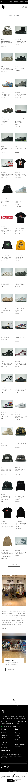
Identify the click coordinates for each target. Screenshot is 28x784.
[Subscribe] (26, 762)
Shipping (17, 733)
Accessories (4, 740)
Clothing (3, 737)
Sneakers (4, 735)
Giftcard (3, 744)
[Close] (26, 773)
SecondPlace (16, 771)
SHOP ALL (4, 733)
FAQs (16, 739)
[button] (22, 6)
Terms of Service (20, 744)
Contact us (18, 741)
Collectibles (4, 742)
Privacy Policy (19, 746)
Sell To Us (4, 747)
